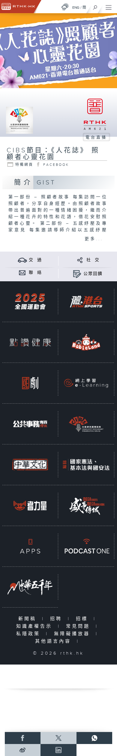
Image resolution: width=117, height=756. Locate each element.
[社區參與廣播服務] (86, 424)
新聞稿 (28, 618)
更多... (94, 239)
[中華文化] (30, 465)
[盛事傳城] (86, 505)
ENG (76, 7)
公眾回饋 (93, 273)
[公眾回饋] (77, 273)
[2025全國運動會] (30, 302)
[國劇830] (30, 383)
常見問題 (79, 626)
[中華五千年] (30, 587)
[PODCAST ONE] (86, 546)
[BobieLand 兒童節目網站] (86, 342)
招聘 (57, 618)
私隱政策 (29, 633)
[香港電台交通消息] (22, 259)
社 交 (93, 260)
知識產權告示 (35, 626)
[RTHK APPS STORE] (30, 546)
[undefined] (65, 6)
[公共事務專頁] (30, 424)
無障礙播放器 (73, 633)
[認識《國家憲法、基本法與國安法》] (86, 465)
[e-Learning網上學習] (86, 383)
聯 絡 (35, 272)
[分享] (80, 259)
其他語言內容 (54, 641)
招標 (83, 618)
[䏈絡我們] (22, 272)
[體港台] (86, 302)
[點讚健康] (30, 342)
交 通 (35, 260)
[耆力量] (30, 505)
